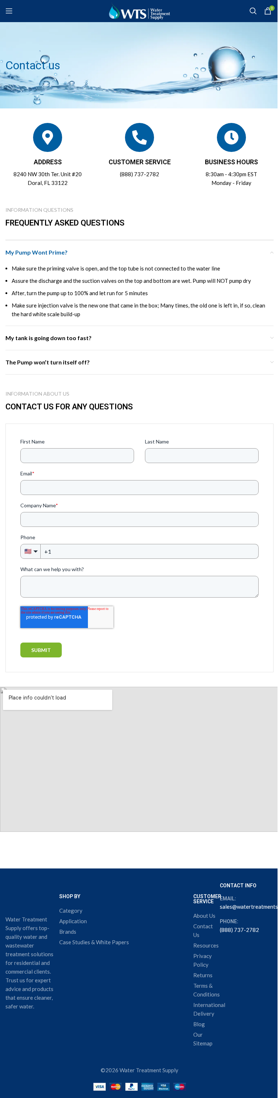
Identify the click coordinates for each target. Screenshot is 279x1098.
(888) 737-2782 (139, 174)
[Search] (253, 11)
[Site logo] (139, 10)
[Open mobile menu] (9, 11)
